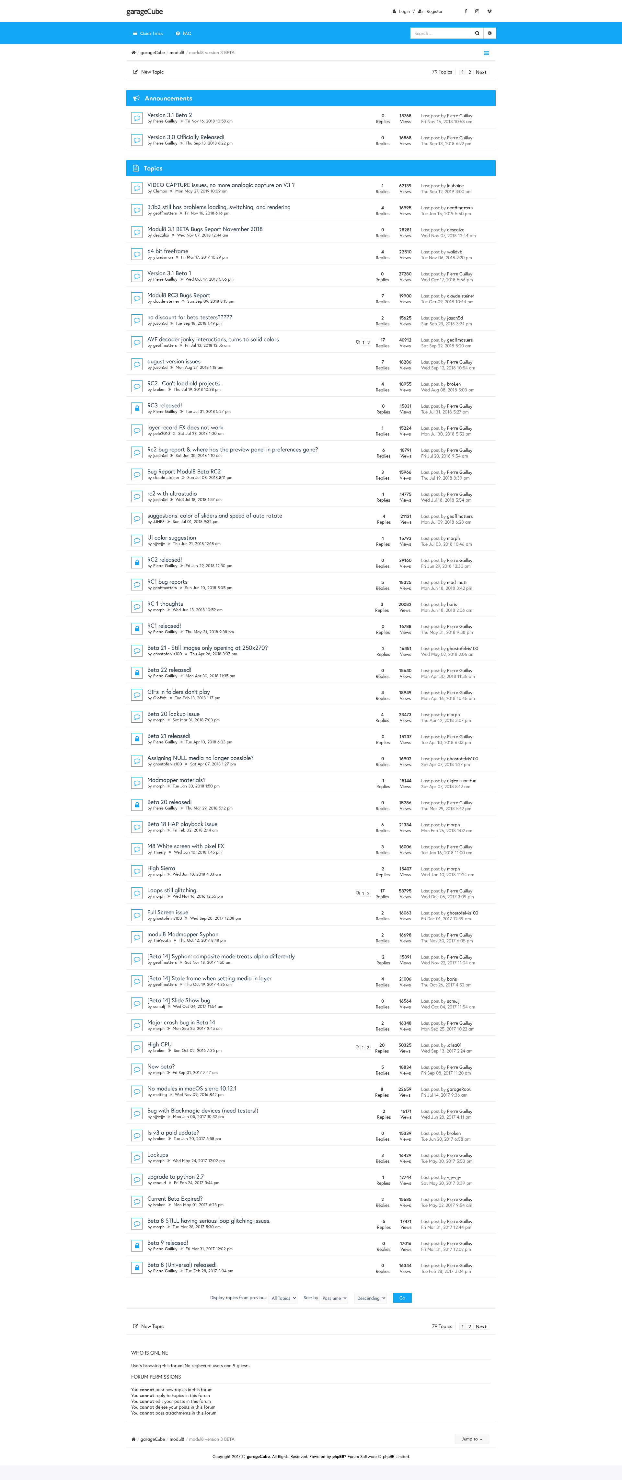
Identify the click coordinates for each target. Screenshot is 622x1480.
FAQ (187, 33)
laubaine (455, 185)
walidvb (454, 252)
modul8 (177, 52)
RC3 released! (164, 405)
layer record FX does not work (185, 427)
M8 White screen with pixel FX (185, 846)
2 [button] (469, 72)
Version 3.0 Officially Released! (186, 137)
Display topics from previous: (239, 1297)
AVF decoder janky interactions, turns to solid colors (213, 339)
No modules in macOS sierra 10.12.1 (191, 1088)
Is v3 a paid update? (173, 1132)
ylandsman (163, 257)
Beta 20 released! (169, 802)
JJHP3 (159, 521)
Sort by (311, 1297)
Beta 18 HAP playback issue (182, 824)
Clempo (160, 191)
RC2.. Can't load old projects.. (184, 383)
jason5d (160, 323)
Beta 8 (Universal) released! (182, 1264)
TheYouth (162, 940)
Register (435, 11)
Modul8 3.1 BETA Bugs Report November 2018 (205, 229)
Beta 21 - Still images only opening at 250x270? (207, 647)
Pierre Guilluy (165, 121)
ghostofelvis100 (167, 654)
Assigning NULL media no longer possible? (200, 758)
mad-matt (457, 582)
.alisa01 (454, 1045)
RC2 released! (164, 559)
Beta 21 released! (168, 736)
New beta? (161, 1066)
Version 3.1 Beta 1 (169, 273)
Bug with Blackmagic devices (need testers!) (203, 1110)
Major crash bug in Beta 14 (181, 1022)
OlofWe (160, 698)
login (404, 11)
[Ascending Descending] (370, 1298)
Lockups (157, 1154)
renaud (159, 1182)
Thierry (159, 852)
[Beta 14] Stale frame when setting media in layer (209, 978)
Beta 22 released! (169, 669)
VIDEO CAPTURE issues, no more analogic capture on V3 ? (221, 185)
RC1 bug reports (167, 581)
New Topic (152, 72)
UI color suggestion (171, 537)
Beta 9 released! (167, 1242)
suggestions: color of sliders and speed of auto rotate (214, 515)
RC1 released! (164, 625)
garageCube (144, 11)
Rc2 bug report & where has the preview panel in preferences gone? (232, 449)
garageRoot (459, 1089)
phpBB (338, 1456)
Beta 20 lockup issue (173, 713)
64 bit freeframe (167, 251)
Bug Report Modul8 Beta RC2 (184, 471)
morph (453, 538)
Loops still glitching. (172, 890)
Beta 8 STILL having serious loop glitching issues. (209, 1220)
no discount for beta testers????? (189, 317)
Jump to (470, 1439)
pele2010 (161, 433)
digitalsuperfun (461, 780)
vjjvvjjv (159, 543)
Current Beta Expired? (175, 1198)
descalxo (161, 235)
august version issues (174, 361)
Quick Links (151, 33)
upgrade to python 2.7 (175, 1176)
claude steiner (166, 301)
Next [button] (481, 72)
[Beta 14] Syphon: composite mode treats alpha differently (221, 956)
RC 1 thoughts (165, 603)
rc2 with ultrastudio (172, 493)
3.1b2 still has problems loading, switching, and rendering (219, 207)
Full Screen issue (167, 912)
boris (452, 604)
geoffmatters (165, 213)
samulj (159, 1006)
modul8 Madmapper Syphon (182, 934)
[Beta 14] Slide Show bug (178, 1000)
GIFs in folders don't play (178, 691)
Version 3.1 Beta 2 (169, 115)
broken (159, 389)
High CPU (159, 1044)
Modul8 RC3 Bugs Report (178, 295)
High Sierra (161, 868)
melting (160, 1094)
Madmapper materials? (176, 780)
